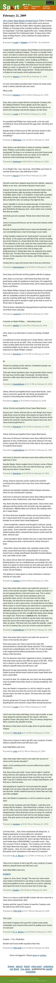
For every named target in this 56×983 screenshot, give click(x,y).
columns (46, 6)
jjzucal (16, 176)
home (26, 6)
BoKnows (17, 140)
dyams (16, 77)
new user (46, 8)
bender (16, 890)
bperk (15, 401)
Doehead (17, 162)
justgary (16, 95)
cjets (15, 751)
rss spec (25, 969)
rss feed (14, 969)
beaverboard (18, 267)
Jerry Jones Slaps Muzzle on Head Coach (20, 21)
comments (36, 6)
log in (35, 955)
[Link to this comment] (3, 77)
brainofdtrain (18, 384)
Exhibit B (7, 874)
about (26, 8)
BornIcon (17, 354)
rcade (15, 43)
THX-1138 (17, 733)
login (34, 8)
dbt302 (16, 326)
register (43, 955)
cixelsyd (16, 314)
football (24, 43)
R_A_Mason (18, 856)
